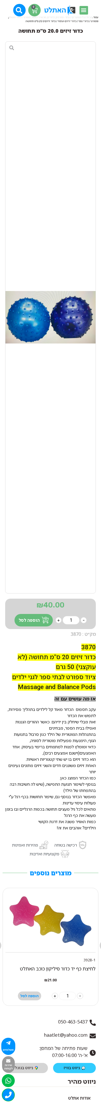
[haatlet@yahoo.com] (93, 1036)
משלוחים (8, 1050)
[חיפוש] (20, 9)
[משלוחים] (8, 1043)
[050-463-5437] (93, 1023)
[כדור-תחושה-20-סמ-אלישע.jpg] (50, 317)
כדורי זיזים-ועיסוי (67, 21)
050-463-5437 (73, 1022)
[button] (84, 10)
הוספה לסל (29, 620)
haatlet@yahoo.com (66, 1035)
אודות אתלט (79, 1098)
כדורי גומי (83, 21)
